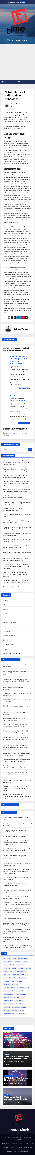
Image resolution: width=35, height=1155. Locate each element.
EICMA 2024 (7, 974)
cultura (6, 971)
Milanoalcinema (10, 812)
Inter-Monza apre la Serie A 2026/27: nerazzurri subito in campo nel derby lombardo (15, 788)
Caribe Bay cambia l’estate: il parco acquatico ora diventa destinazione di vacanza (15, 574)
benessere (25, 961)
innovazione (19, 981)
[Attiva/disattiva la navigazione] (19, 82)
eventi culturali (13, 978)
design (12, 971)
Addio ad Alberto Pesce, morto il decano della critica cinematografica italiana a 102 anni (16, 939)
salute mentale (19, 1000)
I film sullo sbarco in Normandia (13, 919)
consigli (28, 968)
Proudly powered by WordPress (12, 1137)
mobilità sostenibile (20, 994)
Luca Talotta (16, 104)
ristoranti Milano (8, 1000)
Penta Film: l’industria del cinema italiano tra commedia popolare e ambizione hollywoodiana (16, 842)
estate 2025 (15, 974)
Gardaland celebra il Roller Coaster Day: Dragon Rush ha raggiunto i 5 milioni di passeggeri (16, 566)
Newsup (27, 1137)
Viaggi (5, 649)
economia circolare (21, 971)
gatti (12, 981)
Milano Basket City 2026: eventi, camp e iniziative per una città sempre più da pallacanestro (16, 739)
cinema (14, 968)
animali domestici (23, 958)
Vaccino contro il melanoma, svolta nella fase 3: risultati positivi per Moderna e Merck (16, 483)
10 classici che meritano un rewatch (15, 836)
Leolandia (6, 991)
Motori (5, 618)
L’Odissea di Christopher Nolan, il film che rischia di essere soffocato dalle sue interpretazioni (16, 931)
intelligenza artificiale (9, 987)
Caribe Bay (7, 968)
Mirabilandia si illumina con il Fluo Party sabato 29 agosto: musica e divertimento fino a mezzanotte (16, 462)
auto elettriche (8, 961)
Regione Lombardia (9, 622)
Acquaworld (7, 958)
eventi (5, 978)
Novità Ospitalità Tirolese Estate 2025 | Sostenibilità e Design (19, 358)
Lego (27, 987)
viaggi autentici (21, 1013)
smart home (19, 1004)
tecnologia (7, 1010)
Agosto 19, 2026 (11, 1102)
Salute (5, 627)
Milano (13, 991)
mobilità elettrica (8, 994)
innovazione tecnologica (11, 984)
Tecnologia (6, 640)
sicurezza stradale (9, 1004)
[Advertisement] (17, 62)
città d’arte (21, 968)
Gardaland (6, 981)
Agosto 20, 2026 (11, 1061)
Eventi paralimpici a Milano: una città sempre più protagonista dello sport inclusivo (15, 774)
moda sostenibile (19, 997)
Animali (5, 600)
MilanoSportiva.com (11, 660)
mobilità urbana (8, 997)
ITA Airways (21, 987)
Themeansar (17, 1139)
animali (14, 958)
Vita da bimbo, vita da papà (12, 653)
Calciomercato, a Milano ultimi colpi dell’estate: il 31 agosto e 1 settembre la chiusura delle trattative (16, 747)
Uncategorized (8, 644)
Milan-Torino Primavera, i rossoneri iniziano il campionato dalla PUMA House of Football (16, 681)
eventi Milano (23, 978)
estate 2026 (24, 974)
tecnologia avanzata (18, 1010)
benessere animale (9, 965)
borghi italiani (20, 965)
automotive (17, 961)
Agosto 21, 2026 (11, 1042)
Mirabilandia (20, 991)
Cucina (5, 609)
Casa (4, 605)
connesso (14, 433)
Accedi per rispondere (23, 388)
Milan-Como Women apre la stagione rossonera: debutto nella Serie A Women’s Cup (17, 796)
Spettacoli (6, 631)
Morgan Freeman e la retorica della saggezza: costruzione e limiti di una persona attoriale (15, 857)
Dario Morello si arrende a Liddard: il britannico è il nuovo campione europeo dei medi (17, 673)
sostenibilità (7, 1007)
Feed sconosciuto (11, 804)
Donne (5, 613)
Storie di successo (9, 635)
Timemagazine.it (17, 40)
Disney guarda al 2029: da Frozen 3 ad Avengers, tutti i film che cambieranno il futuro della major (16, 871)
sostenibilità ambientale (19, 1007)
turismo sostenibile (9, 1013)
